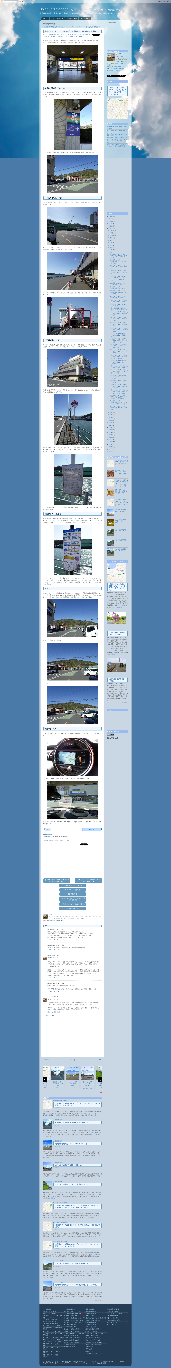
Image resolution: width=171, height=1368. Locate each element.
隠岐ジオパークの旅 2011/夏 (72, 1335)
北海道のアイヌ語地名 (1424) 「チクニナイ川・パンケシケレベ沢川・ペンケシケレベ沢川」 (121, 502)
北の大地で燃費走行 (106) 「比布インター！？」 (72, 1263)
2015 (110, 430)
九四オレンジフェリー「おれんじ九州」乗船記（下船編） (119, 301)
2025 (110, 218)
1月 (111, 414)
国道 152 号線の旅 (69, 1344)
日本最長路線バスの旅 (92, 1335)
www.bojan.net (47, 834)
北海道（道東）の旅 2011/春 (72, 1338)
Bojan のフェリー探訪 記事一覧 (73, 885)
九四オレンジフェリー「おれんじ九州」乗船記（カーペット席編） (119, 351)
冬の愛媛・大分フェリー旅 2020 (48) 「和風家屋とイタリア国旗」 (118, 292)
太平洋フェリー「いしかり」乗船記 (53, 1337)
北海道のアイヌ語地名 (49, 1311)
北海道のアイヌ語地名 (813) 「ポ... (54, 27)
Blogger (85, 1363)
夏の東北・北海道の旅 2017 (72, 1316)
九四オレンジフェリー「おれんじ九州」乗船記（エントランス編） (119, 362)
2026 (110, 216)
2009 (110, 444)
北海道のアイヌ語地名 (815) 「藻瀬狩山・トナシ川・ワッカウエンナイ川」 (118, 340)
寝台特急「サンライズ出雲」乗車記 (96, 1318)
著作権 (81, 1361)
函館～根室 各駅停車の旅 (93, 1340)
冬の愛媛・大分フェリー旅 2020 (67, 36)
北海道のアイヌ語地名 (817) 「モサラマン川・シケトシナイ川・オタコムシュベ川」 (118, 278)
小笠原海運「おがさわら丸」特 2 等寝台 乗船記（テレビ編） (121, 491)
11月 (111, 233)
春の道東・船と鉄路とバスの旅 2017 (74, 1318)
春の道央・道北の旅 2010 (71, 1342)
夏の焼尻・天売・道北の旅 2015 (73, 1322)
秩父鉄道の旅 (89, 1351)
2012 (110, 437)
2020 (110, 418)
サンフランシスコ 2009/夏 (114, 1313)
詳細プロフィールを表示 (114, 71)
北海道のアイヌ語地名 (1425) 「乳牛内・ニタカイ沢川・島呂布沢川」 (117, 145)
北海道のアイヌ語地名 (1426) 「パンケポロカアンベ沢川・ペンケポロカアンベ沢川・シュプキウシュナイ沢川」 (117, 140)
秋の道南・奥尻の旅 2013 (71, 1329)
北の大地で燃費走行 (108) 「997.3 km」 (69, 1165)
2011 (110, 439)
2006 (110, 451)
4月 (111, 250)
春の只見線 (89, 1349)
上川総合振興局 (57, 1120)
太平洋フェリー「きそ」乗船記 (52, 1339)
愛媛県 (74, 34)
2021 (110, 228)
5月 (111, 247)
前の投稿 (46, 1059)
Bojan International (54, 9)
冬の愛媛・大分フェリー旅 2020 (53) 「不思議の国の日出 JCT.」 (118, 256)
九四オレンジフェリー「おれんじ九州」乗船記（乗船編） (119, 366)
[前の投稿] (46, 879)
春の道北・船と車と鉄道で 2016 (73, 1320)
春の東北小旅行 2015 (70, 1324)
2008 (110, 447)
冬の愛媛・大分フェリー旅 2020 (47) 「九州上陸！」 (118, 297)
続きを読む (92, 829)
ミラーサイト (93, 1363)
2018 (110, 422)
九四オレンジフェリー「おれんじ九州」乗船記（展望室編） (119, 335)
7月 (111, 242)
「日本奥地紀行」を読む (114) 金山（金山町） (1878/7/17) (118, 308)
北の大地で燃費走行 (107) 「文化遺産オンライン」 (73, 1184)
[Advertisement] (72, 862)
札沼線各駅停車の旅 (91, 1331)
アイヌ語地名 (84, 19)
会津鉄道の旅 (89, 1346)
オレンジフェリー (66, 34)
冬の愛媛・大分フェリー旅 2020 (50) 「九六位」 (117, 283)
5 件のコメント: (65, 840)
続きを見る (94, 1115)
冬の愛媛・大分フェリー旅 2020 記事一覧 (73, 904)
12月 (111, 230)
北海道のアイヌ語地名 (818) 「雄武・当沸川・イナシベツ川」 (118, 272)
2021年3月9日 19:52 (53, 950)
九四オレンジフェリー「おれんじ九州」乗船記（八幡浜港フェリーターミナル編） (119, 391)
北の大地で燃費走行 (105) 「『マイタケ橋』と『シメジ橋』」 (77, 1285)
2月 (111, 412)
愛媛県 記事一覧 (72, 894)
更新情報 (75, 1361)
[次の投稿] (93, 881)
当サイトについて (57, 19)
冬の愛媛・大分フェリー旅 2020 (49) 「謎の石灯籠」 (118, 287)
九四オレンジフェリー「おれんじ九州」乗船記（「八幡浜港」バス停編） (119, 371)
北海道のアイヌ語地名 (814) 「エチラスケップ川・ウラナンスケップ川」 (118, 346)
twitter (70, 1361)
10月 (111, 235)
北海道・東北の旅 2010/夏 (71, 1340)
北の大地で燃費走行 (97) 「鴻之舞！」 (120, 549)
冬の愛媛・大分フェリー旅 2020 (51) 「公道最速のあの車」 (118, 267)
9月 (111, 238)
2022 (110, 226)
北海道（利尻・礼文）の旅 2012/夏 (74, 1333)
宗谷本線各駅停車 (91, 1324)
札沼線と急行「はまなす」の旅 (95, 1333)
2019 (110, 420)
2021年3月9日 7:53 (53, 939)
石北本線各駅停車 (91, 1311)
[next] (100, 1079)
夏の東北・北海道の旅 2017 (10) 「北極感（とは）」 (74, 1122)
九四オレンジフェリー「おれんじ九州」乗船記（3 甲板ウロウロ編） (119, 330)
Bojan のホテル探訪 (112, 1318)
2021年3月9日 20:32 (53, 977)
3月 (111, 252)
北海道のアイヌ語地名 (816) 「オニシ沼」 (118, 304)
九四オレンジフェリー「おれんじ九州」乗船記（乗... (86, 27)
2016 (110, 427)
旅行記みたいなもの (112, 1322)
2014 (110, 432)
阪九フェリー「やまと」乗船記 (52, 1325)
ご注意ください (71, 19)
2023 (110, 223)
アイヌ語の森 (47, 1309)
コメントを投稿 (50, 1015)
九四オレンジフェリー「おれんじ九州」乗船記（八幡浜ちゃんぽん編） (119, 386)
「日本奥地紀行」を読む (114, 1320)
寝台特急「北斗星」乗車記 (93, 1338)
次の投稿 (99, 1059)
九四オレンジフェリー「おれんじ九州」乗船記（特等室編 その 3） (119, 313)
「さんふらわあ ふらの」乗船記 (52, 1341)
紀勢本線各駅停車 (91, 1322)
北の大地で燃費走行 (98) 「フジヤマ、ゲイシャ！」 (121, 531)
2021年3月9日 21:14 (53, 991)
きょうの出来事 (111, 1324)
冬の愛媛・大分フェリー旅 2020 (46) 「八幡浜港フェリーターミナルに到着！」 (118, 397)
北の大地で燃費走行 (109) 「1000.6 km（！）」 (72, 1144)
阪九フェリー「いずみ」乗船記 (52, 1331)
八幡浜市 (80, 36)
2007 (110, 449)
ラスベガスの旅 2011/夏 (114, 1311)
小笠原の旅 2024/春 (70, 1309)
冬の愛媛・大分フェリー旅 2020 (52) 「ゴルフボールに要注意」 (118, 261)
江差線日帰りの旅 (91, 1327)
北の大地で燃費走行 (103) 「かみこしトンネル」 (121, 521)
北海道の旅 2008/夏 (70, 1346)
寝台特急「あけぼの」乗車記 (94, 1344)
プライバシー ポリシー (90, 1361)
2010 (110, 442)
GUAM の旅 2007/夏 (112, 1316)
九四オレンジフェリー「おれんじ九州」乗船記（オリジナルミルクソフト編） (119, 357)
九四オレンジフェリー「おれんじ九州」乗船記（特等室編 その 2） (119, 319)
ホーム (45, 19)
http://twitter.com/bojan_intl (55, 920)
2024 (110, 221)
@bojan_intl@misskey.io (77, 918)
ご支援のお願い (102, 1363)
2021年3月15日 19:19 (54, 1012)
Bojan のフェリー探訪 (54, 34)
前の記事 (47, 829)
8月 (111, 240)
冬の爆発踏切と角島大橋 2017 (73, 1313)
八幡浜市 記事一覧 (72, 908)
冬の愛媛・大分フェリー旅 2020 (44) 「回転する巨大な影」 (118, 408)
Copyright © (46, 836)
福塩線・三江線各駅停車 (93, 1320)
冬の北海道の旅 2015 (70, 1327)
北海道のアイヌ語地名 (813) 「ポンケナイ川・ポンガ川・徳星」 (118, 377)
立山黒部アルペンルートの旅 (94, 1353)
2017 (110, 425)
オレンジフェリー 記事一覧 (73, 890)
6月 (111, 245)
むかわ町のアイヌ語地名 (60, 1100)
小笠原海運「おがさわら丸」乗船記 (53, 1316)
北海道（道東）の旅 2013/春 (72, 1331)
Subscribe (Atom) (103, 1361)
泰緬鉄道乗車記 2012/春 (114, 1309)
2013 (110, 435)
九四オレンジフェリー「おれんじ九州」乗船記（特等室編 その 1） (119, 324)
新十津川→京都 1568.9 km (93, 1329)
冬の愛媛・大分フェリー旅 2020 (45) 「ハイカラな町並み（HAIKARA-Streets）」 (118, 402)
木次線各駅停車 (90, 1316)
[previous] (45, 1079)
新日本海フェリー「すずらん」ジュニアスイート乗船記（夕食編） (121, 472)
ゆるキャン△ (113, 1361)
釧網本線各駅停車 (91, 1313)
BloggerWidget (98, 1300)
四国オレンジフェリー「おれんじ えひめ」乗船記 (51, 1322)
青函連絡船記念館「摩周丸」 (94, 1342)
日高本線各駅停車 (91, 1309)
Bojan (49, 955)
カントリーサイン (58, 1181)
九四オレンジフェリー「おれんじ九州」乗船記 (50, 1318)
